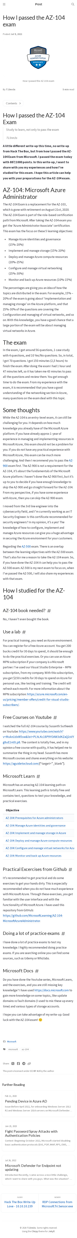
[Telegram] (24, 1063)
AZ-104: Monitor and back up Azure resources (33, 855)
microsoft (13, 1049)
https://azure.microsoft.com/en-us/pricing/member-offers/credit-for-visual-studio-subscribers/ (36, 699)
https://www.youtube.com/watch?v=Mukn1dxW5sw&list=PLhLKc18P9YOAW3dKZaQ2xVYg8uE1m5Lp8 (38, 736)
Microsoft (11, 1041)
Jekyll (51, 1231)
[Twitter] (13, 1063)
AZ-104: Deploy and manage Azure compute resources (39, 840)
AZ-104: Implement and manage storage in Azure (36, 833)
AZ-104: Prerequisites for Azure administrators (34, 818)
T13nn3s (10, 89)
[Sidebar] (4, 4)
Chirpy (35, 1231)
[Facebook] (18, 1063)
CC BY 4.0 (35, 1071)
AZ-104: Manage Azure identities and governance (36, 825)
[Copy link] (29, 1063)
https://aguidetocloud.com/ (21, 764)
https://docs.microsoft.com (51, 990)
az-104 (25, 1049)
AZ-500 (26, 546)
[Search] (73, 4)
